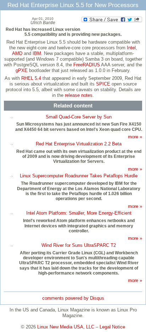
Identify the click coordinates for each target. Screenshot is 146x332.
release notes (78, 95)
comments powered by (73, 298)
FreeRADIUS (86, 64)
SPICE (103, 84)
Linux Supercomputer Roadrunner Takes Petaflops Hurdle (78, 175)
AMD (17, 53)
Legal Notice (112, 327)
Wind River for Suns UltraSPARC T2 (78, 245)
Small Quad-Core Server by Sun (79, 117)
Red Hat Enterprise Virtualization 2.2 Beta (79, 143)
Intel (131, 47)
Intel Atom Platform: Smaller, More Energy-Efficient (78, 213)
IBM (37, 53)
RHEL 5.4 (31, 78)
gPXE (22, 70)
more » (135, 136)
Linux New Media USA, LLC (65, 327)
